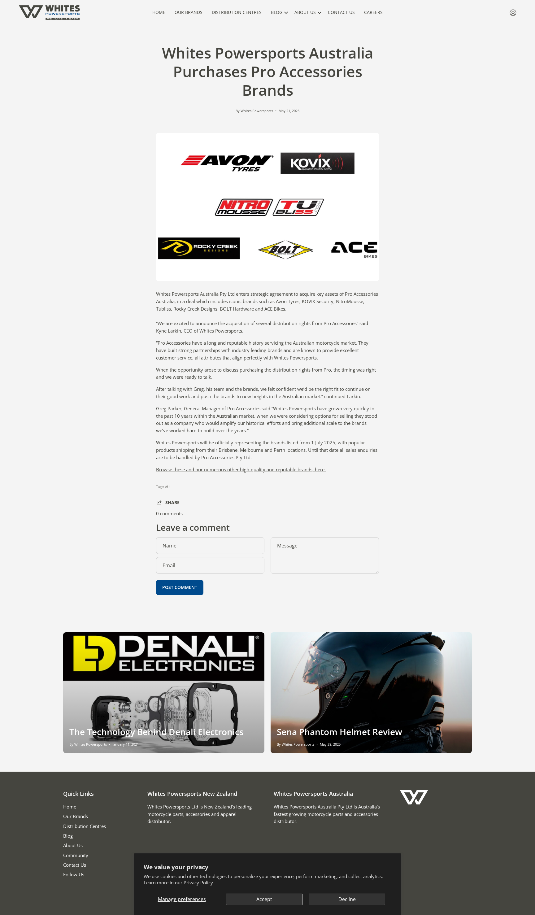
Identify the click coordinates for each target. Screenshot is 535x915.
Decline (347, 899)
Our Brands (75, 816)
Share (172, 502)
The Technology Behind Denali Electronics (156, 732)
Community (75, 855)
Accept (264, 899)
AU (167, 486)
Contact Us (74, 865)
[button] (278, 12)
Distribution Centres (84, 826)
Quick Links (78, 793)
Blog (68, 836)
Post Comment (179, 587)
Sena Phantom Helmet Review (339, 732)
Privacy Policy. (199, 882)
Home (69, 807)
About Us (73, 845)
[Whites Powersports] (49, 12)
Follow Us (73, 874)
